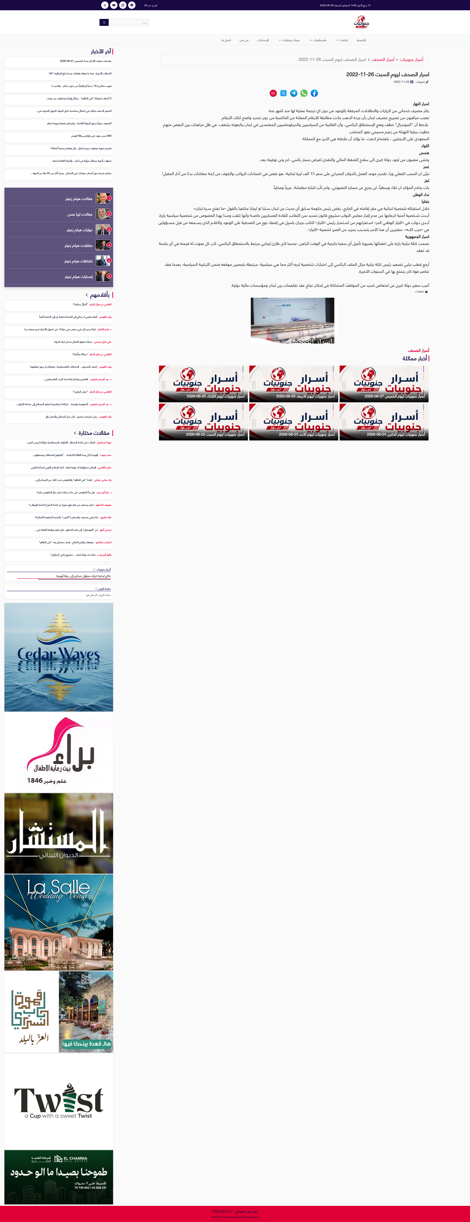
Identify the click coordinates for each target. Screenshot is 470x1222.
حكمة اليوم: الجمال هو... (97, 595)
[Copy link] (273, 93)
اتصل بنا (226, 39)
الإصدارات (263, 39)
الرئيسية (361, 39)
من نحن (244, 39)
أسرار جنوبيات (103, 569)
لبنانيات (343, 39)
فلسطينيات (319, 39)
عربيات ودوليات (290, 39)
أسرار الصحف (418, 350)
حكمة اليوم (104, 588)
